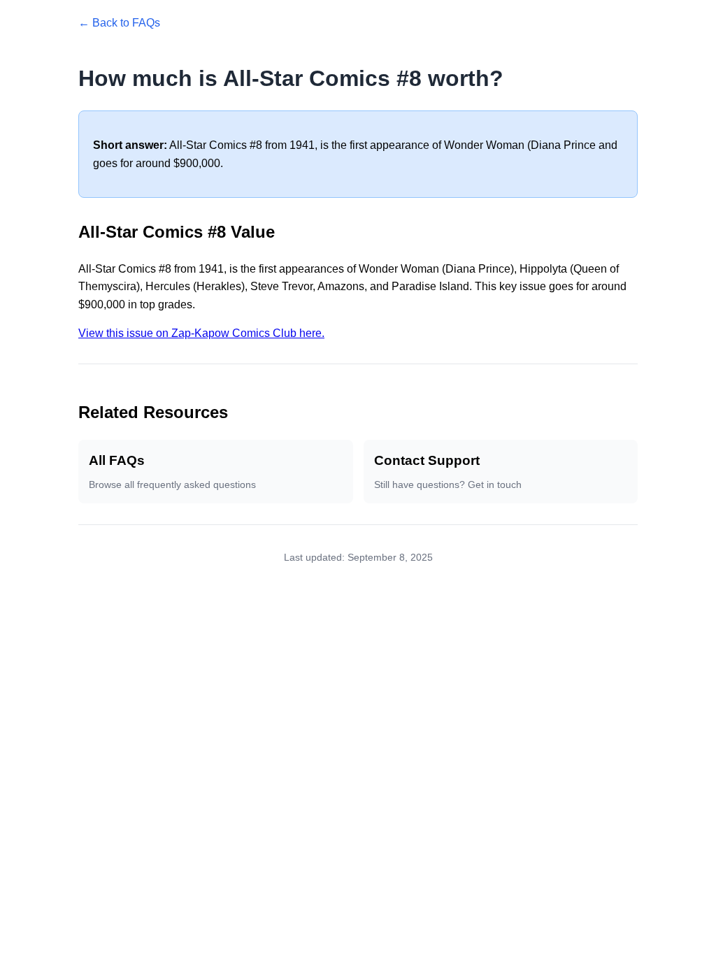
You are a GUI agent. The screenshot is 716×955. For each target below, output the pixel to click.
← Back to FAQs (119, 23)
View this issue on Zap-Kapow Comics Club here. (201, 333)
